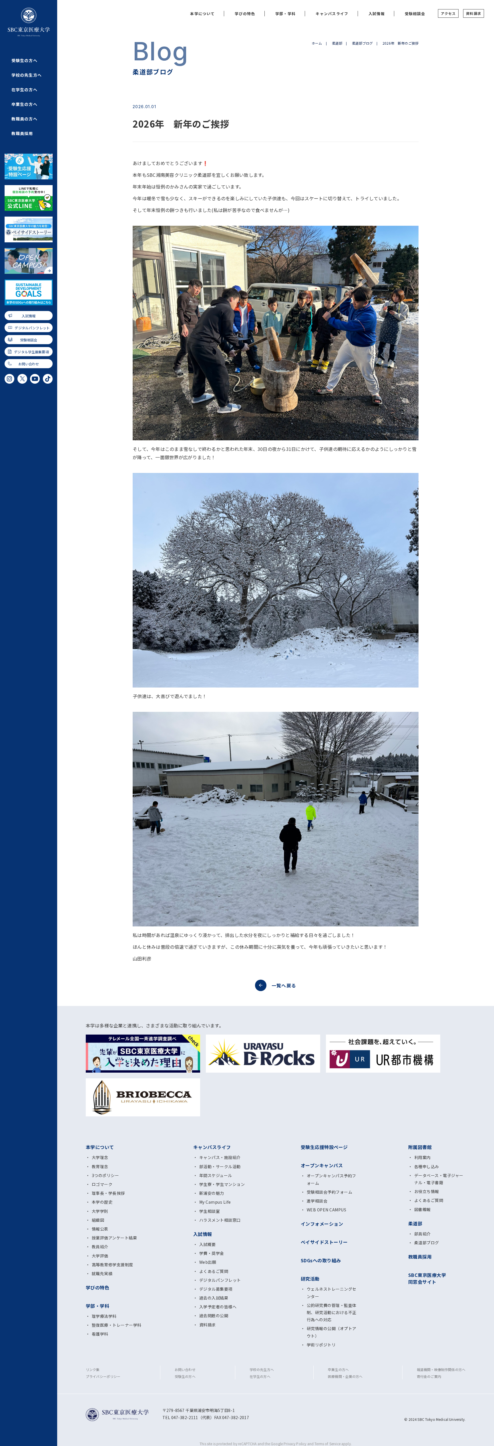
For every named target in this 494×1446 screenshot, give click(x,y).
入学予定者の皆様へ (217, 1307)
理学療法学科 (104, 1316)
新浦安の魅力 (211, 1193)
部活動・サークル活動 (220, 1166)
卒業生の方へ (24, 104)
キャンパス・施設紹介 (220, 1157)
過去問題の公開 (213, 1315)
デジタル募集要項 (215, 1289)
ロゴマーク (102, 1184)
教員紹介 (100, 1246)
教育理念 (100, 1166)
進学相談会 (317, 1201)
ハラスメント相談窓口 (220, 1220)
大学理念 (100, 1157)
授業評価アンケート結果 (114, 1238)
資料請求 (473, 13)
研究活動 (310, 1278)
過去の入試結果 (213, 1298)
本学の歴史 (102, 1202)
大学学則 (100, 1211)
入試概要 (207, 1244)
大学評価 (100, 1256)
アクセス (448, 13)
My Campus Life (215, 1202)
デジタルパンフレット (32, 327)
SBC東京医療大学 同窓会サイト (427, 1278)
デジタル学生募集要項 (31, 351)
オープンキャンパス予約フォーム (331, 1179)
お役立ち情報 (426, 1191)
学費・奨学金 (211, 1253)
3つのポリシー (105, 1175)
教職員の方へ (24, 119)
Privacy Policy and (299, 1443)
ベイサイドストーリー (324, 1242)
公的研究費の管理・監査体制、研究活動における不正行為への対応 (331, 1312)
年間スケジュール (215, 1175)
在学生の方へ (24, 89)
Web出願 (207, 1262)
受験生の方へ (24, 60)
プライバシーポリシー (103, 1376)
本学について (202, 13)
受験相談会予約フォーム (329, 1192)
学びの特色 (245, 13)
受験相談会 (28, 339)
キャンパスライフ (332, 13)
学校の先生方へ (26, 75)
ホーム (317, 43)
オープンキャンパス (322, 1165)
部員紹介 (422, 1234)
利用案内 (422, 1157)
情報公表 (100, 1229)
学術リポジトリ (321, 1345)
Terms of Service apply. (333, 1443)
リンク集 (93, 1369)
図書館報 (422, 1209)
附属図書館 (420, 1147)
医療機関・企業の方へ (345, 1376)
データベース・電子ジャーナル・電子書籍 (438, 1178)
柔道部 (337, 43)
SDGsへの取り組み (321, 1260)
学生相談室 (209, 1211)
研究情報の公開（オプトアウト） (331, 1332)
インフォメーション (322, 1223)
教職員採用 (22, 133)
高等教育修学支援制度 (112, 1264)
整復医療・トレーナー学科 (117, 1325)
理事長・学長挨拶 (108, 1193)
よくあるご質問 (213, 1271)
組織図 (98, 1220)
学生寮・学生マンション (222, 1184)
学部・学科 (285, 13)
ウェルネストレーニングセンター (331, 1292)
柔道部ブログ (362, 43)
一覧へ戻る (284, 985)
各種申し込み (426, 1166)
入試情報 (29, 315)
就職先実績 (102, 1273)
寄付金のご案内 (429, 1376)
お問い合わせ (28, 363)
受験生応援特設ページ (324, 1147)
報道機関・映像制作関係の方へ (441, 1369)
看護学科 (100, 1334)
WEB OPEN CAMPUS (326, 1210)
